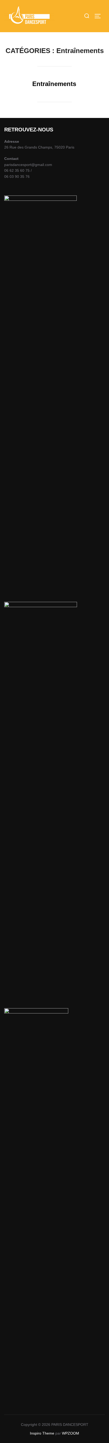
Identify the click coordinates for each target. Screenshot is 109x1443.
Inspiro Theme (42, 1433)
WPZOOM (70, 1433)
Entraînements (54, 83)
